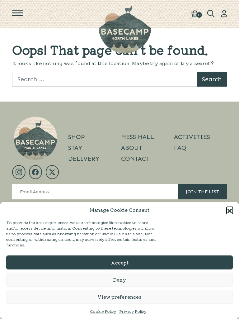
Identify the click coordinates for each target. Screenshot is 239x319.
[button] (230, 210)
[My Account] (224, 13)
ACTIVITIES (192, 136)
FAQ (180, 147)
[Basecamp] (125, 28)
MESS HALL (137, 136)
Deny (119, 279)
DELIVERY (83, 158)
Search (212, 79)
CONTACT (135, 158)
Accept (120, 262)
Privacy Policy (132, 311)
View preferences (119, 296)
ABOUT (132, 147)
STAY (75, 147)
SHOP (76, 136)
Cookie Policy (103, 311)
